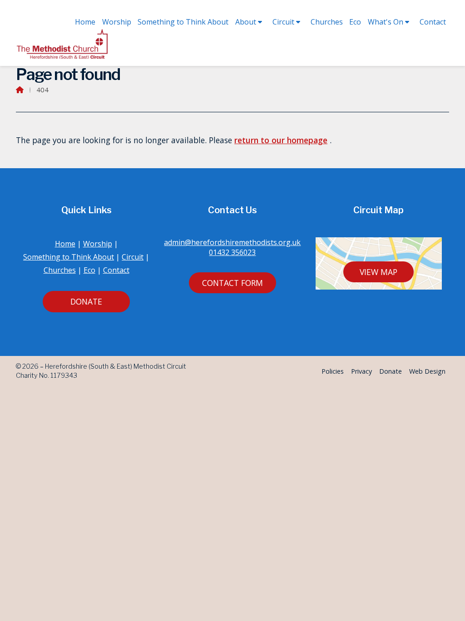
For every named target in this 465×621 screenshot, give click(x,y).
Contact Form (232, 282)
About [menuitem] (245, 22)
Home (65, 244)
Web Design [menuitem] (427, 371)
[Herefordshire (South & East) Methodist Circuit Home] (63, 44)
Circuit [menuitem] (283, 22)
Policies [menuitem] (333, 371)
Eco (89, 270)
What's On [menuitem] (385, 22)
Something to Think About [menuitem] (183, 22)
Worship (97, 244)
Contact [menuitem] (433, 22)
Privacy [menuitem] (361, 371)
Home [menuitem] (85, 22)
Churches (60, 270)
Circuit (132, 257)
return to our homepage (280, 140)
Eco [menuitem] (355, 22)
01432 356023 (232, 252)
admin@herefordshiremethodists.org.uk (232, 242)
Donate (86, 301)
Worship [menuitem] (116, 22)
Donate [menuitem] (390, 371)
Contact (116, 270)
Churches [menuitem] (327, 22)
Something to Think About (68, 257)
